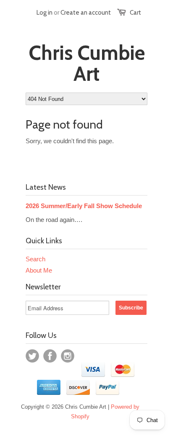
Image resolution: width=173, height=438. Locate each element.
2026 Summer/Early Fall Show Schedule (84, 205)
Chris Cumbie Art (87, 63)
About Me (39, 270)
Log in (44, 12)
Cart (135, 12)
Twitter (32, 356)
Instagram (67, 356)
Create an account (85, 12)
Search (35, 259)
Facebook (50, 356)
